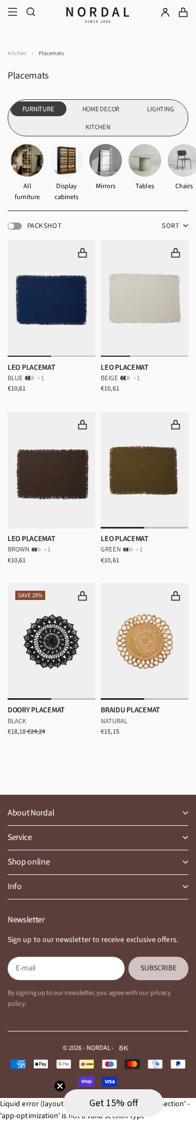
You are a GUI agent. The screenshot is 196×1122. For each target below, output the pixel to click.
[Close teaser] (59, 1086)
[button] (113, 1103)
